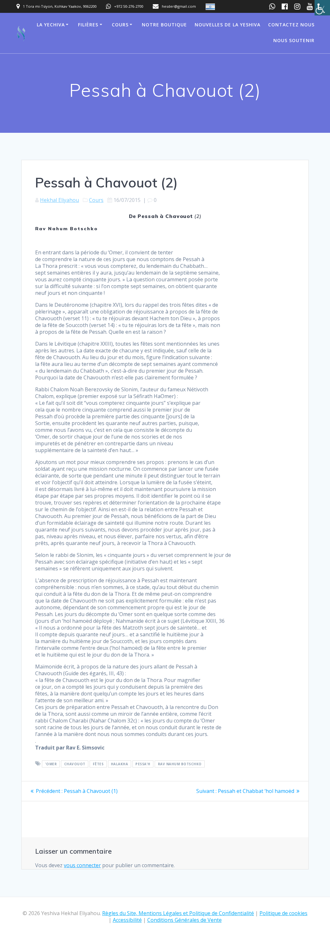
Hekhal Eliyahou (59, 200)
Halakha (119, 764)
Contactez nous (291, 25)
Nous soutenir (294, 40)
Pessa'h (142, 764)
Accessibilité (127, 919)
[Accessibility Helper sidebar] (322, 7)
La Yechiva (51, 25)
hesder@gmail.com (179, 6)
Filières (88, 25)
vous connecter (82, 865)
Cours (120, 25)
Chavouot (74, 764)
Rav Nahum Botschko (180, 764)
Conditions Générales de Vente (184, 919)
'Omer (51, 764)
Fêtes (98, 764)
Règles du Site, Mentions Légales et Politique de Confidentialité (178, 913)
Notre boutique (164, 25)
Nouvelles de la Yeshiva (227, 25)
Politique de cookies (283, 913)
